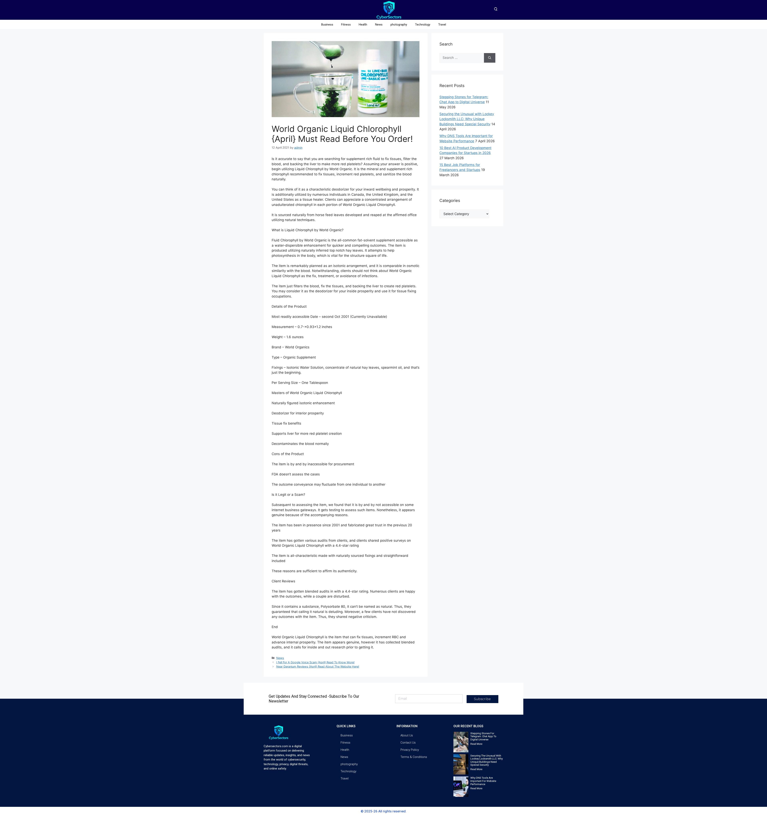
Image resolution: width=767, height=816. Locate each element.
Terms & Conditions (413, 757)
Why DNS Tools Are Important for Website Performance (483, 780)
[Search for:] (461, 58)
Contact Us (408, 742)
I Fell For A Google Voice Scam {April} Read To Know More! (315, 662)
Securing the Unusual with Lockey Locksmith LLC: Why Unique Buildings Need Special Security (466, 119)
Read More (476, 744)
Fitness (346, 24)
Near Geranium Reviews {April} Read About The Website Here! (317, 666)
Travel (442, 24)
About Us (406, 735)
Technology (422, 24)
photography (398, 24)
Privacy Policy (409, 750)
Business (327, 24)
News (379, 24)
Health (363, 24)
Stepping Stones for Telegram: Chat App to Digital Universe (483, 736)
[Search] (489, 58)
